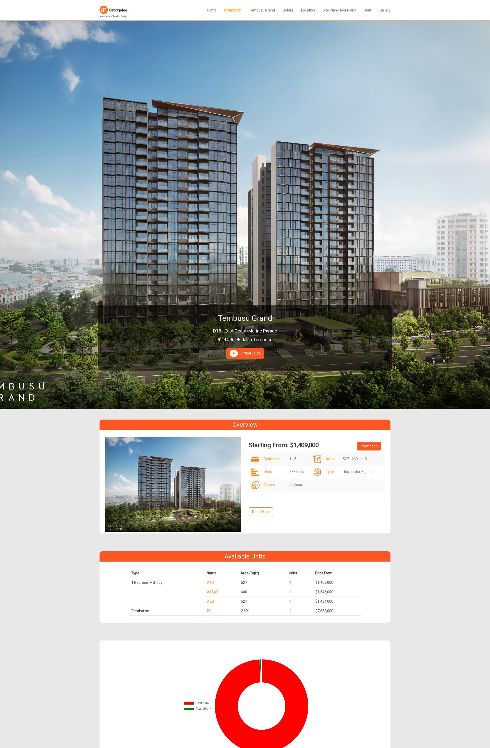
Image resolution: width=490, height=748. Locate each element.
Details (288, 10)
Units (368, 10)
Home (212, 10)
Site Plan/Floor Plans (339, 10)
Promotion (232, 10)
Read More (261, 512)
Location (308, 10)
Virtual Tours (249, 353)
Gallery (384, 10)
